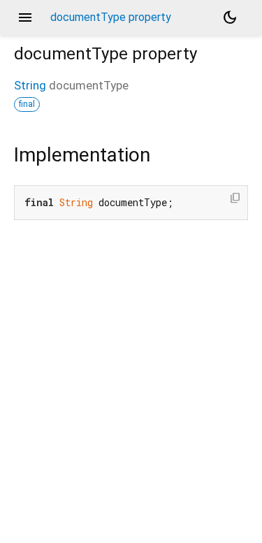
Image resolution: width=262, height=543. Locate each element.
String (30, 85)
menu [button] (25, 17)
